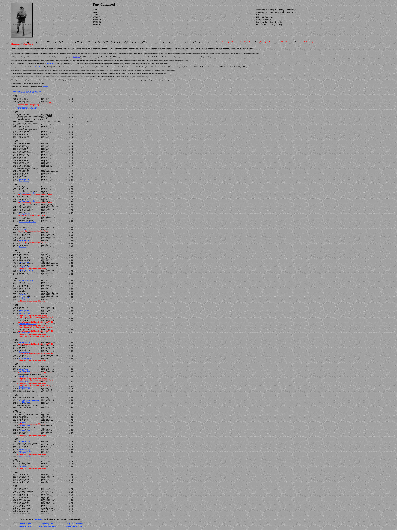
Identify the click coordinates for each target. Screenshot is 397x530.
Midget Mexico (24, 441)
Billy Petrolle (25, 298)
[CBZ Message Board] (48, 526)
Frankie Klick (24, 387)
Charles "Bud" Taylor (27, 193)
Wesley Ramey (24, 369)
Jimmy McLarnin (25, 451)
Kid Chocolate (24, 333)
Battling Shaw (24, 371)
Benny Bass (23, 229)
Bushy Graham (24, 181)
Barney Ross (23, 376)
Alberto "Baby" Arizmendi (29, 400)
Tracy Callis (38, 519)
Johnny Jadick (24, 342)
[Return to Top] (25, 524)
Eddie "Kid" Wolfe (26, 270)
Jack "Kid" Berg (25, 313)
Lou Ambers (23, 422)
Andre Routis (24, 179)
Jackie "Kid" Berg (26, 280)
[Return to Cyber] (25, 526)
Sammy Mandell (24, 267)
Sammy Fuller (24, 310)
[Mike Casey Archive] (73, 526)
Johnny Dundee (24, 214)
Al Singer (22, 247)
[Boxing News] (48, 524)
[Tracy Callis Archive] (74, 524)
